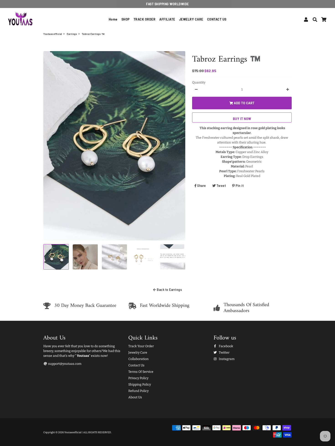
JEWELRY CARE (191, 19)
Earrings (72, 33)
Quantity (198, 82)
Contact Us (136, 365)
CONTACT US (217, 19)
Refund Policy (138, 391)
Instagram (226, 359)
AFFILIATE (167, 19)
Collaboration (138, 359)
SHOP (125, 19)
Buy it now (242, 118)
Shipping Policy (139, 384)
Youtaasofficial (52, 33)
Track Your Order (141, 346)
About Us (135, 397)
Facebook (225, 346)
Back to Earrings (169, 290)
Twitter (223, 353)
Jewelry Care (137, 353)
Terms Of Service (140, 372)
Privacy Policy (138, 378)
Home (113, 19)
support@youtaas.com (64, 364)
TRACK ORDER (145, 19)
